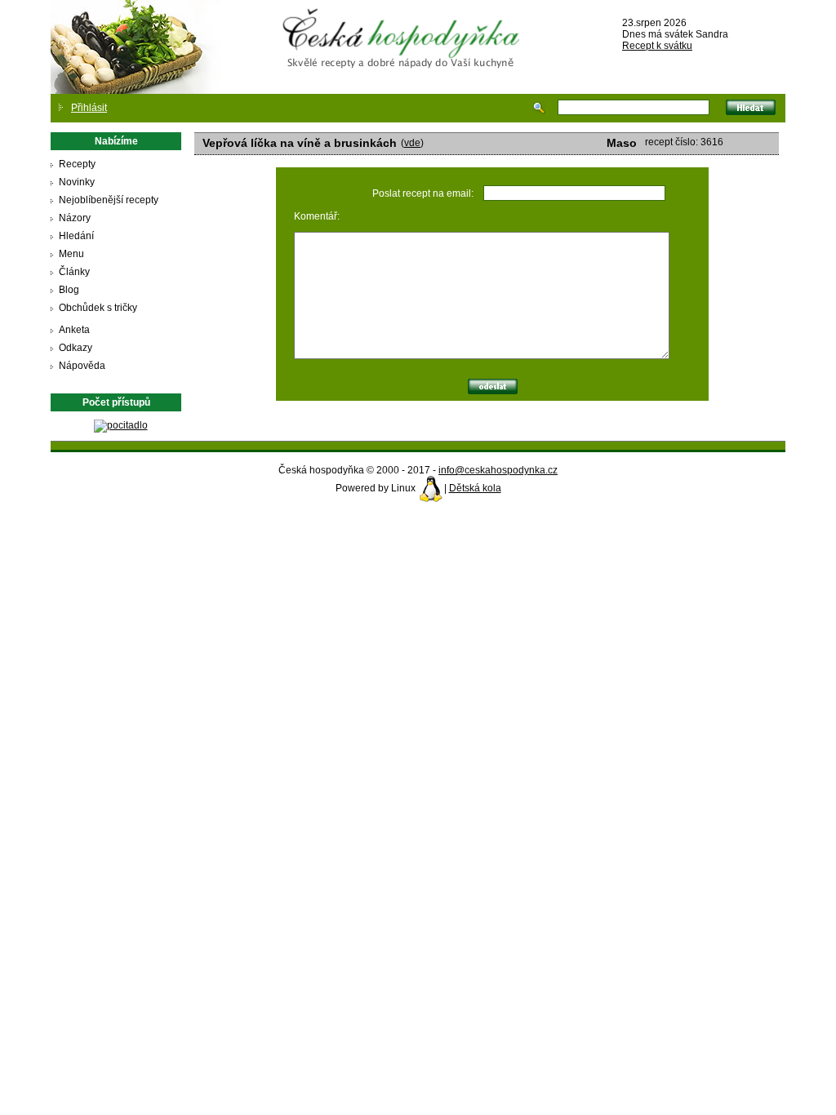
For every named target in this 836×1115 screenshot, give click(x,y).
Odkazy (75, 347)
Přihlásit (89, 107)
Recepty (77, 164)
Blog (69, 289)
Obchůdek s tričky (98, 307)
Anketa (74, 329)
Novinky (77, 182)
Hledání (76, 236)
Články (74, 272)
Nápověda (82, 365)
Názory (75, 218)
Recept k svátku (657, 45)
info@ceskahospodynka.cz (498, 470)
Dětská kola (475, 488)
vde (412, 143)
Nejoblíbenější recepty (108, 200)
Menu (71, 254)
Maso (622, 142)
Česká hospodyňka (404, 25)
